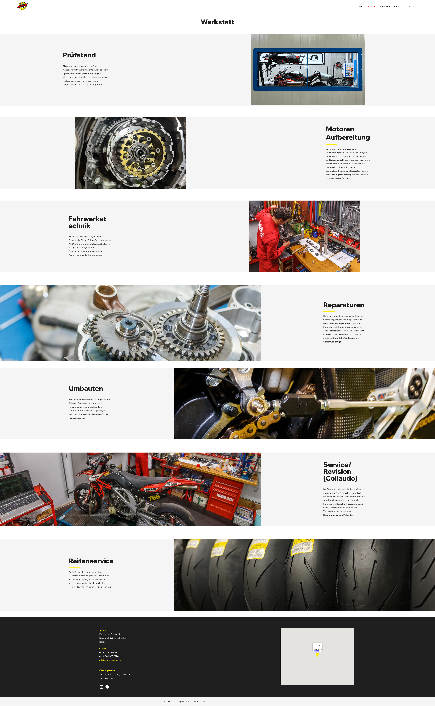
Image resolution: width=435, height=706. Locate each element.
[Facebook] (107, 687)
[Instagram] (101, 687)
